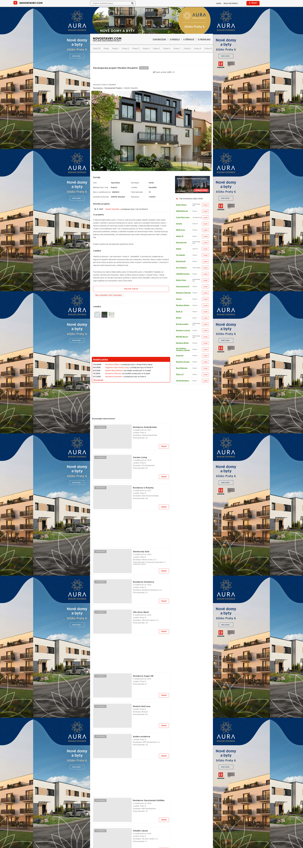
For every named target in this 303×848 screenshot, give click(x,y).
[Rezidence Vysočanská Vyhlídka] (112, 807)
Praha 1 (115, 48)
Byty (97, 293)
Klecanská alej (181, 240)
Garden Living (140, 455)
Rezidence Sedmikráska (145, 424)
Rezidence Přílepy (112, 362)
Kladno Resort (181, 202)
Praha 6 (166, 48)
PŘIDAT (254, 3)
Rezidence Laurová (183, 328)
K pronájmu (204, 39)
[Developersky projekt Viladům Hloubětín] (151, 130)
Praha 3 (135, 48)
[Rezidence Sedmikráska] (112, 434)
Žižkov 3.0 (179, 372)
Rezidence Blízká (182, 340)
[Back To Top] (296, 845)
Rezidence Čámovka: (113, 371)
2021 (149, 428)
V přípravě (188, 39)
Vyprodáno (144, 68)
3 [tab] (154, 166)
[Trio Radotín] (192, 175)
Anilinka (179, 221)
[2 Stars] (111, 77)
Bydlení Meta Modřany (114, 368)
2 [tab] (151, 166)
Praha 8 (187, 48)
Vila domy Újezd (141, 609)
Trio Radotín (180, 253)
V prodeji (175, 39)
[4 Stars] (134, 77)
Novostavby (98, 88)
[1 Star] (99, 77)
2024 (149, 552)
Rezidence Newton (182, 303)
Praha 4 (146, 48)
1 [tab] (148, 166)
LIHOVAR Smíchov (183, 271)
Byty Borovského (182, 322)
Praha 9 (197, 48)
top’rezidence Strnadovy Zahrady (183, 347)
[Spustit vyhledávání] (132, 3)
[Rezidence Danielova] (112, 589)
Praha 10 (208, 48)
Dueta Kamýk (181, 259)
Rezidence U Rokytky (143, 485)
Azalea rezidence (141, 734)
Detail (163, 444)
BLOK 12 (179, 309)
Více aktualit (98, 378)
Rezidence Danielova (143, 579)
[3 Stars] (123, 77)
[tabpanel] (151, 130)
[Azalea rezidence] (112, 744)
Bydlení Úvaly (181, 278)
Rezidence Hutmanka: (113, 374)
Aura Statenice (181, 265)
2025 (149, 458)
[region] (131, 329)
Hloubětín (103, 293)
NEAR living (180, 227)
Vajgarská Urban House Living (117, 365)
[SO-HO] (131, 762)
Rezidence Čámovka (183, 290)
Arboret (178, 297)
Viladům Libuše (140, 828)
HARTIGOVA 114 (182, 209)
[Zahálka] (151, 55)
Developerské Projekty (113, 88)
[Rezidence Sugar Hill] (112, 683)
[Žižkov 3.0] (131, 384)
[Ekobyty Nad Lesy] (112, 713)
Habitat (178, 246)
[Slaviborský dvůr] (112, 559)
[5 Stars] (146, 77)
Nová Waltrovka (181, 366)
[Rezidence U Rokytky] (112, 495)
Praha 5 (156, 48)
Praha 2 (125, 48)
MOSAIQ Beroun (182, 334)
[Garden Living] (112, 464)
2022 (110, 293)
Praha (106, 48)
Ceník (205, 203)
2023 (149, 831)
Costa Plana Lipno (182, 215)
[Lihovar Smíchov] (131, 513)
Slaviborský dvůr (141, 549)
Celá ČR (96, 48)
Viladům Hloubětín (112, 207)
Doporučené (159, 39)
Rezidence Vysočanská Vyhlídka (148, 798)
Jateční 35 (179, 234)
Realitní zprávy (231, 3)
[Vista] (131, 638)
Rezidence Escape (182, 359)
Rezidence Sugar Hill (143, 673)
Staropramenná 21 (182, 284)
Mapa (218, 3)
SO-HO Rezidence (182, 378)
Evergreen (179, 353)
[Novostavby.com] (31, 3)
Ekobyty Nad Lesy (141, 704)
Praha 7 (177, 48)
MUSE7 (178, 315)
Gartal (151, 180)
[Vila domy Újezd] (112, 619)
